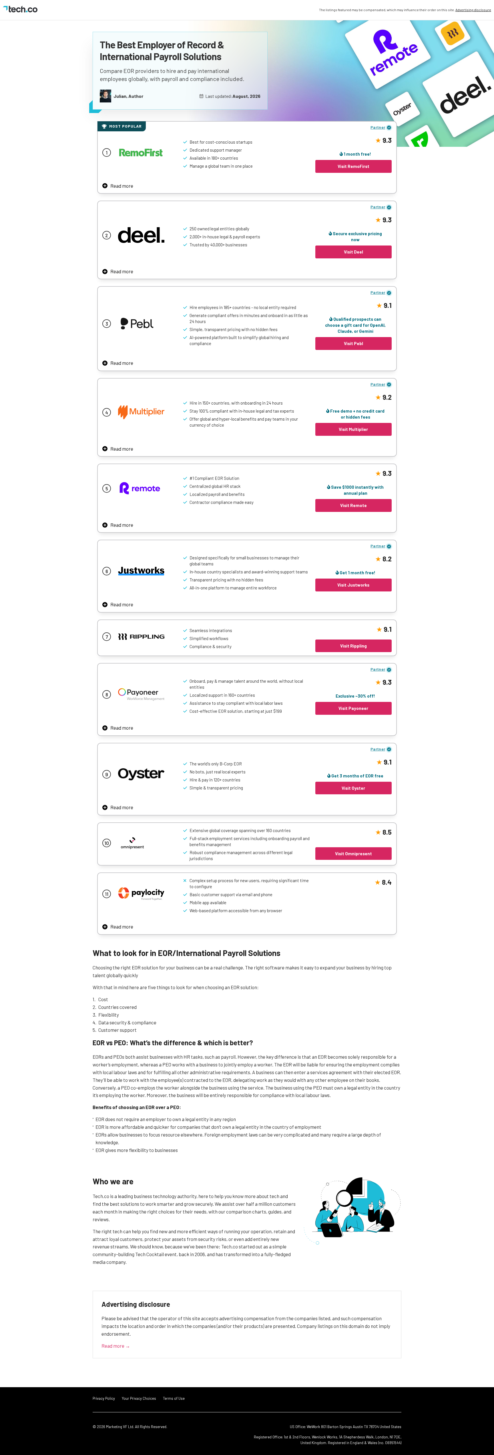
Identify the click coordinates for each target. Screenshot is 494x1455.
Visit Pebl (353, 343)
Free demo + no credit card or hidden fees (357, 413)
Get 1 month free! (357, 572)
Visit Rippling (353, 645)
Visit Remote (353, 505)
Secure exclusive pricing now (357, 236)
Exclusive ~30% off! (355, 695)
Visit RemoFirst (353, 166)
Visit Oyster (353, 788)
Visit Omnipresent (353, 853)
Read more (121, 186)
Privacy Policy (104, 1398)
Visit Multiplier (353, 429)
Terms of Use (174, 1398)
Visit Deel (353, 251)
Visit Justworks (353, 584)
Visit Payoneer (353, 708)
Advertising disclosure (473, 10)
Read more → (115, 1346)
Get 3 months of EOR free (356, 775)
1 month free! (357, 154)
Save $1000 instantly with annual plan (357, 490)
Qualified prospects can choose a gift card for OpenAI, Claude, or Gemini (355, 325)
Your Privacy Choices (139, 1398)
